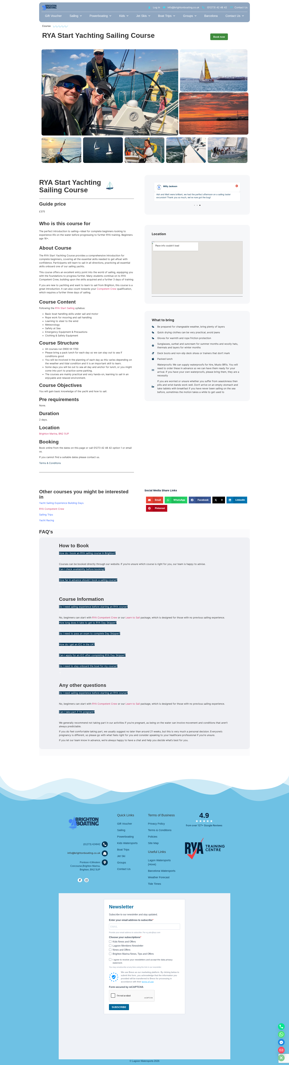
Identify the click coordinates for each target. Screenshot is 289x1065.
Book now (219, 36)
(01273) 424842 (91, 844)
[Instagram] (86, 880)
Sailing (74, 15)
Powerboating (99, 15)
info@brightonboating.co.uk (83, 852)
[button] (154, 191)
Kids (122, 15)
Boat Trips (165, 15)
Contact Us (232, 15)
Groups (188, 15)
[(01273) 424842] (105, 844)
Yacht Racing (46, 520)
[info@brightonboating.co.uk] (105, 853)
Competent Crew (106, 288)
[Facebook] (80, 880)
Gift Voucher (53, 15)
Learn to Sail (133, 617)
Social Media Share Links (160, 490)
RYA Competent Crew (51, 508)
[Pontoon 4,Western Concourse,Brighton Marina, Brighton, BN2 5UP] (105, 862)
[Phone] (281, 1026)
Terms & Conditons (50, 463)
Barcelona (211, 15)
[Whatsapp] (281, 1034)
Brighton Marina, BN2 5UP (54, 433)
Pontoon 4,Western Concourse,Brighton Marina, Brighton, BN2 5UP (85, 866)
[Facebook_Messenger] (281, 1042)
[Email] (281, 1050)
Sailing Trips (46, 514)
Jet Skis (141, 15)
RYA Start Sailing (65, 308)
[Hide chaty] (281, 1058)
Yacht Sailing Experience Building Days (61, 502)
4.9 (204, 815)
